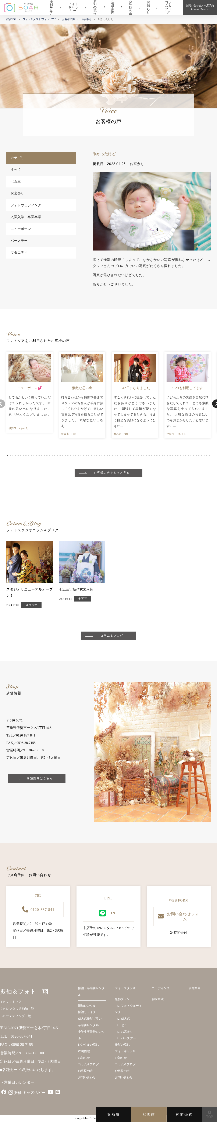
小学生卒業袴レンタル (91, 1035)
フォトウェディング (26, 205)
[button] (7, 455)
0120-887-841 (42, 909)
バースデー (19, 240)
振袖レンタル (87, 1005)
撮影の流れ (95, 7)
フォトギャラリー (73, 7)
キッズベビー (34, 1092)
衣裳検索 (84, 1051)
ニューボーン (21, 229)
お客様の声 (130, 7)
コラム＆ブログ (168, 7)
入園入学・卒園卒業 (26, 217)
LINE (113, 913)
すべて (16, 169)
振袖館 (113, 1114)
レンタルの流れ (88, 1044)
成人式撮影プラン (90, 1018)
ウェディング (161, 988)
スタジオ (31, 605)
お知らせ (148, 7)
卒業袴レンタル (88, 1025)
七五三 (16, 181)
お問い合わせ (87, 1077)
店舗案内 (112, 7)
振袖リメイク (87, 1012)
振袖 (18, 1092)
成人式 (125, 1018)
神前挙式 (184, 1114)
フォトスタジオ (125, 988)
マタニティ (19, 252)
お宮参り (17, 193)
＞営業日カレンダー (17, 1082)
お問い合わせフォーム (183, 916)
